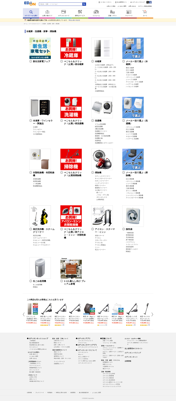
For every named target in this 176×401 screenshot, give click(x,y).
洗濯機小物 (99, 138)
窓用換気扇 (130, 235)
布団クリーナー (100, 185)
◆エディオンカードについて (86, 350)
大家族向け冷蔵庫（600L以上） (106, 84)
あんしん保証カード (83, 356)
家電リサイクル (107, 364)
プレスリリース (39, 392)
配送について (57, 342)
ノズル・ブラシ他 (102, 195)
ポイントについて (34, 370)
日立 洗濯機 (130, 129)
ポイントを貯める (83, 358)
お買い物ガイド (47, 15)
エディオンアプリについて (85, 340)
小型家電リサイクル (108, 366)
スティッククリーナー (102, 176)
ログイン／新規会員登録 (145, 6)
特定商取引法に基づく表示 (36, 345)
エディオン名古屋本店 (109, 380)
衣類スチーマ (99, 235)
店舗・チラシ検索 (108, 340)
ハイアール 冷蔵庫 (132, 84)
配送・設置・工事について (60, 338)
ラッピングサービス (59, 361)
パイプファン (130, 242)
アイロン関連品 (100, 245)
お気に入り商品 (111, 6)
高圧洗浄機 (37, 235)
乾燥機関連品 (37, 186)
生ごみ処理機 (37, 284)
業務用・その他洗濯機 (102, 136)
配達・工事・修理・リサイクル (110, 360)
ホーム (26, 23)
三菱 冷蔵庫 (130, 72)
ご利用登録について (34, 363)
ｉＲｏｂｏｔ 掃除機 (133, 193)
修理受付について (59, 356)
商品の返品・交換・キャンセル (62, 358)
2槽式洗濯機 (99, 129)
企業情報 (128, 361)
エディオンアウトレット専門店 (111, 384)
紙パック (99, 192)
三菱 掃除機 (130, 188)
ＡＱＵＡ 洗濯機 (131, 136)
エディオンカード (63, 15)
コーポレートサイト (106, 2)
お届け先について (59, 340)
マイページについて (34, 365)
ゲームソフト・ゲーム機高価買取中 (137, 340)
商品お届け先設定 (74, 20)
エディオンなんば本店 (109, 373)
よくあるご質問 (122, 6)
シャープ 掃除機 (131, 183)
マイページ (128, 15)
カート (145, 13)
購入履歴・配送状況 (34, 372)
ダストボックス (101, 197)
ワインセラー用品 (39, 132)
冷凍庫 (35, 127)
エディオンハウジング (138, 2)
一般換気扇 (130, 233)
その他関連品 (37, 134)
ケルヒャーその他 (39, 242)
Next (151, 314)
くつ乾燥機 (37, 183)
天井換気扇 (130, 237)
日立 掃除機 (130, 179)
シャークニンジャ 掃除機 (134, 195)
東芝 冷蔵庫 (130, 68)
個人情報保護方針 (34, 342)
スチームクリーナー (40, 238)
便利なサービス (80, 15)
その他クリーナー (101, 190)
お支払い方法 (33, 377)
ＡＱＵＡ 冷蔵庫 (131, 75)
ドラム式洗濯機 (100, 124)
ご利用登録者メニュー (34, 361)
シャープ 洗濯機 (131, 134)
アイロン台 (99, 242)
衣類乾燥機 (37, 179)
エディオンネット (131, 357)
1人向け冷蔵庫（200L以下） (104, 65)
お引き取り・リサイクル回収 (62, 347)
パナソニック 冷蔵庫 (133, 77)
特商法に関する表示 (61, 392)
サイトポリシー (33, 347)
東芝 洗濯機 (130, 132)
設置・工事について (59, 345)
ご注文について (32, 375)
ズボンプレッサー (101, 240)
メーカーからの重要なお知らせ (38, 349)
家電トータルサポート (107, 346)
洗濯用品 (98, 140)
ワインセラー (37, 129)
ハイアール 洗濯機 (132, 139)
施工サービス (106, 368)
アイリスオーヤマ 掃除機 (134, 198)
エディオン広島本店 (108, 378)
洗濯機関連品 (99, 133)
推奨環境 (72, 392)
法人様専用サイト (122, 2)
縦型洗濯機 (99, 126)
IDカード (80, 354)
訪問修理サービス (108, 362)
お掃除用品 (99, 199)
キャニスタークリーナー (103, 178)
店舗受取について (59, 363)
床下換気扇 (130, 240)
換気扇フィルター (132, 249)
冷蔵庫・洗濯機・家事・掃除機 (50, 23)
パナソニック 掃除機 (133, 181)
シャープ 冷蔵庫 (131, 79)
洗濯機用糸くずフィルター (104, 143)
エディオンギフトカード (85, 363)
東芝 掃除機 (130, 186)
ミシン (97, 247)
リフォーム (96, 15)
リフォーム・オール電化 (109, 342)
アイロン (98, 238)
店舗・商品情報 (106, 371)
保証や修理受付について (59, 350)
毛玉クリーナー (100, 249)
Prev (24, 314)
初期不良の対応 (58, 354)
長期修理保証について (35, 367)
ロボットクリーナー (102, 181)
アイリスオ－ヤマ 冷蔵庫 (134, 82)
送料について (33, 379)
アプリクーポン (82, 342)
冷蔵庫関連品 (99, 91)
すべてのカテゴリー (34, 23)
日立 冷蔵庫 (130, 70)
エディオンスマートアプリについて (88, 347)
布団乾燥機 (37, 181)
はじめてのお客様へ (34, 352)
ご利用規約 (32, 340)
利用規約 (49, 392)
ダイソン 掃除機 (131, 190)
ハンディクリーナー (102, 183)
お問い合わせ (132, 6)
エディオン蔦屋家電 (108, 375)
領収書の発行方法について (36, 381)
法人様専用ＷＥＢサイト (134, 348)
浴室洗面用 (130, 247)
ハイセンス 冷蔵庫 (132, 86)
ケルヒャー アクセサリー (41, 245)
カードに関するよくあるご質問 (86, 361)
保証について (57, 352)
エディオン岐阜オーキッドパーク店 (112, 382)
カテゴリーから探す (31, 15)
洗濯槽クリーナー (101, 131)
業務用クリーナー (101, 188)
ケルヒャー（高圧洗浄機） (42, 240)
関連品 (128, 251)
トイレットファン (132, 244)
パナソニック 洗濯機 (133, 127)
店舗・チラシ (112, 15)
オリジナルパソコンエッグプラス (112, 386)
